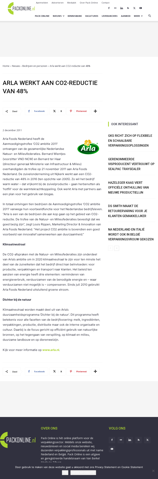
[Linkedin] (121, 8)
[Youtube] (141, 8)
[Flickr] (115, 8)
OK (65, 472)
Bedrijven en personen (34, 66)
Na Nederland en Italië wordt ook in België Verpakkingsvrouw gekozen (131, 234)
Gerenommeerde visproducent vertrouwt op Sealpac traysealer (131, 164)
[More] (95, 111)
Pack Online (42, 15)
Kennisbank (75, 15)
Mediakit (71, 2)
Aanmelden (42, 2)
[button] (149, 16)
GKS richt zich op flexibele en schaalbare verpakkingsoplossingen (130, 140)
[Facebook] (109, 8)
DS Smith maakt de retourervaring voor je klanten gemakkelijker (127, 211)
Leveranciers (110, 15)
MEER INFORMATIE (83, 472)
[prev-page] (110, 248)
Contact (105, 2)
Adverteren (58, 2)
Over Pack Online (89, 2)
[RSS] (128, 8)
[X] (134, 8)
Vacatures (91, 15)
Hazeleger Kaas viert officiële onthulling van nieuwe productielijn (128, 187)
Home (6, 66)
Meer (137, 15)
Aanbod (125, 15)
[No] (153, 471)
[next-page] (116, 248)
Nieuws (57, 15)
